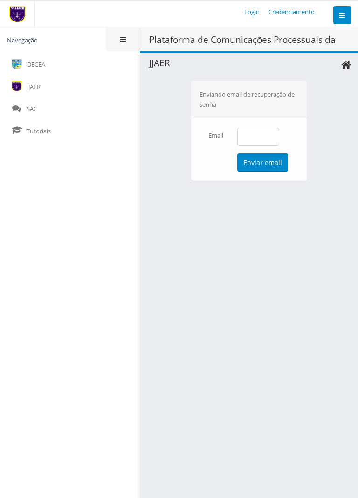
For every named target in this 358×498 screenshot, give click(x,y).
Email (215, 135)
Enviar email (262, 162)
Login (252, 11)
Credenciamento (291, 11)
